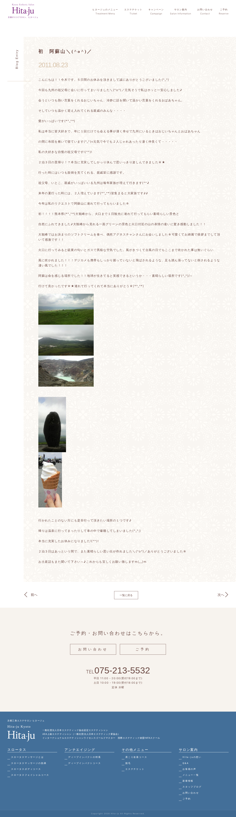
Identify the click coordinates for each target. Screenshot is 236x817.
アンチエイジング (80, 750)
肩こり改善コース (136, 757)
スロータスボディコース (26, 769)
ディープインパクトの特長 (84, 757)
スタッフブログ (192, 786)
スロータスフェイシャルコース (30, 775)
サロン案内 (188, 750)
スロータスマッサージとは (27, 757)
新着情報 (188, 780)
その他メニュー (135, 750)
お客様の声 (189, 769)
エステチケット (135, 769)
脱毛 (128, 763)
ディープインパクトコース (84, 763)
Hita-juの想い (192, 757)
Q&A (186, 763)
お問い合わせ (93, 649)
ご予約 (143, 649)
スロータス (17, 750)
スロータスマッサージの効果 (28, 763)
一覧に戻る (126, 595)
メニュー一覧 (191, 775)
